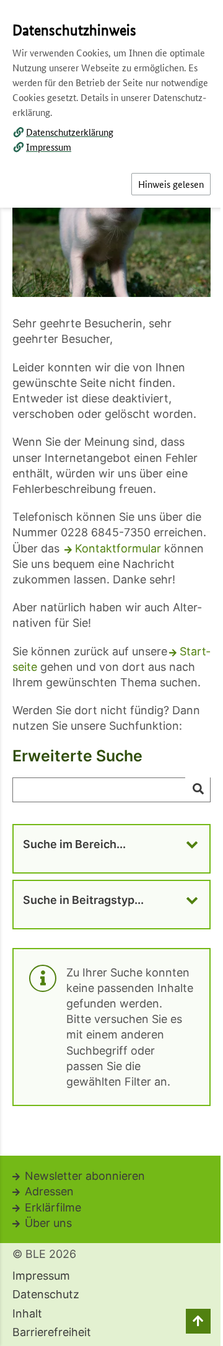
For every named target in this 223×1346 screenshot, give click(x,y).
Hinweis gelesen (171, 183)
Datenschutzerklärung (69, 131)
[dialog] (111, 673)
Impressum (48, 146)
